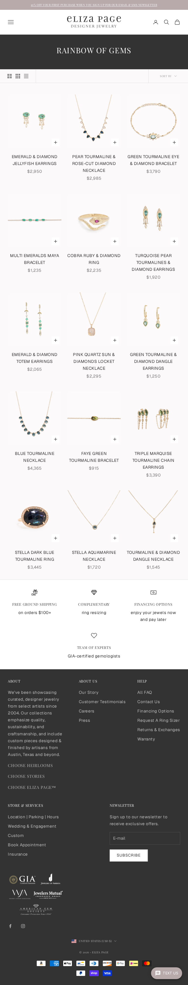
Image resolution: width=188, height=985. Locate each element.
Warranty (146, 739)
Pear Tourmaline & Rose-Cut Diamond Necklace (94, 163)
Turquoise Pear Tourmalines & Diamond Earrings (153, 262)
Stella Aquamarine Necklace (94, 556)
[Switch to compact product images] (26, 76)
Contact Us (148, 701)
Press (84, 720)
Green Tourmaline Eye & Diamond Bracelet (153, 160)
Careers (86, 711)
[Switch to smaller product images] (18, 76)
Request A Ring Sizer (158, 720)
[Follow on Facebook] (10, 926)
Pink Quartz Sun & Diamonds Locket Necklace (94, 361)
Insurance (18, 854)
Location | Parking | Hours (33, 817)
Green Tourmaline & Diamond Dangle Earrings (153, 361)
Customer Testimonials (102, 701)
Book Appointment (27, 845)
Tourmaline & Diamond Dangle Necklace (153, 556)
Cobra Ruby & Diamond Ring (93, 259)
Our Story (89, 692)
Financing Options (155, 711)
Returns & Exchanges (158, 729)
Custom (16, 835)
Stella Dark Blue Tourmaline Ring (34, 556)
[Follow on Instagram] (23, 926)
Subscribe (129, 855)
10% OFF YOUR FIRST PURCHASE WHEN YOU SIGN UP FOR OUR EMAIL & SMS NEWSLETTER (94, 5)
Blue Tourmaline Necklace (35, 457)
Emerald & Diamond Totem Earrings (35, 358)
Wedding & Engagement (32, 826)
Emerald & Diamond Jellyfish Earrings (35, 160)
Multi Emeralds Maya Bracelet (34, 259)
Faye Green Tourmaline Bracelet (94, 457)
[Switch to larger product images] (9, 76)
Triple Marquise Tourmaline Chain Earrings (153, 460)
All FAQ (144, 692)
